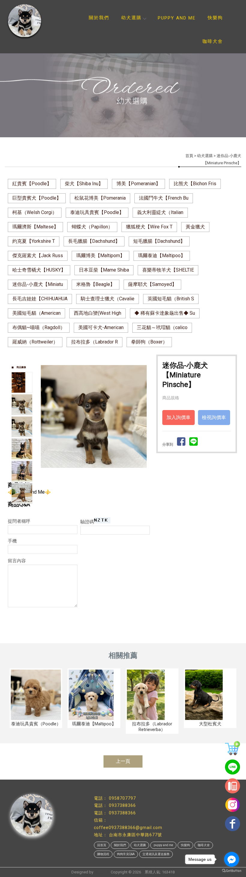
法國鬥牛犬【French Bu (163, 198)
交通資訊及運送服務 (156, 854)
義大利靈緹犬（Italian (160, 212)
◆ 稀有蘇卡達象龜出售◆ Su (164, 313)
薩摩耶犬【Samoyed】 (152, 284)
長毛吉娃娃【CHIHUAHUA (40, 299)
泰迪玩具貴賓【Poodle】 (97, 212)
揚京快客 (102, 872)
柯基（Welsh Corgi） (34, 212)
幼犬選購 (131, 17)
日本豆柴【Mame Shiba (104, 270)
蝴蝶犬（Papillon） (92, 227)
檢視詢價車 (214, 417)
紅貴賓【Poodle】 (32, 183)
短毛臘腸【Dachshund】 (159, 241)
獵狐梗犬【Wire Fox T (149, 227)
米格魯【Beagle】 (95, 284)
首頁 (189, 155)
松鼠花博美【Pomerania (100, 198)
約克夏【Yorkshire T (33, 241)
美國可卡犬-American (101, 327)
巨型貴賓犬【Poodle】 (36, 198)
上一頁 (123, 761)
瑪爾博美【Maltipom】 (100, 255)
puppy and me (177, 18)
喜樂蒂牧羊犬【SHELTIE (168, 270)
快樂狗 (215, 17)
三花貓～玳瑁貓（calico (162, 327)
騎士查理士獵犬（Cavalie (107, 299)
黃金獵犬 (195, 227)
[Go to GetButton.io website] (231, 871)
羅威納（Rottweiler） (35, 342)
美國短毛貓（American (36, 313)
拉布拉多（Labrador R (94, 342)
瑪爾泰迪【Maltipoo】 (161, 255)
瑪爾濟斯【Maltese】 (35, 227)
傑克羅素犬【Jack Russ (37, 255)
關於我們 (99, 17)
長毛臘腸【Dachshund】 (94, 241)
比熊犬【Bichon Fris (195, 183)
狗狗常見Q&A (126, 854)
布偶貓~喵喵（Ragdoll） (38, 327)
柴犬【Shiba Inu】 (84, 183)
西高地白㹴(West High (97, 313)
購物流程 (103, 854)
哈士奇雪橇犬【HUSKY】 (39, 270)
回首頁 (101, 845)
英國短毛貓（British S (171, 299)
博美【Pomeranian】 (138, 183)
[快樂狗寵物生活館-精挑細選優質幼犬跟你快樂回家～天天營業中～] (30, 21)
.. (143, 872)
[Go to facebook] (231, 859)
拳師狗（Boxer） (149, 342)
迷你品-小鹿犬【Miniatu (37, 284)
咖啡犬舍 (212, 41)
